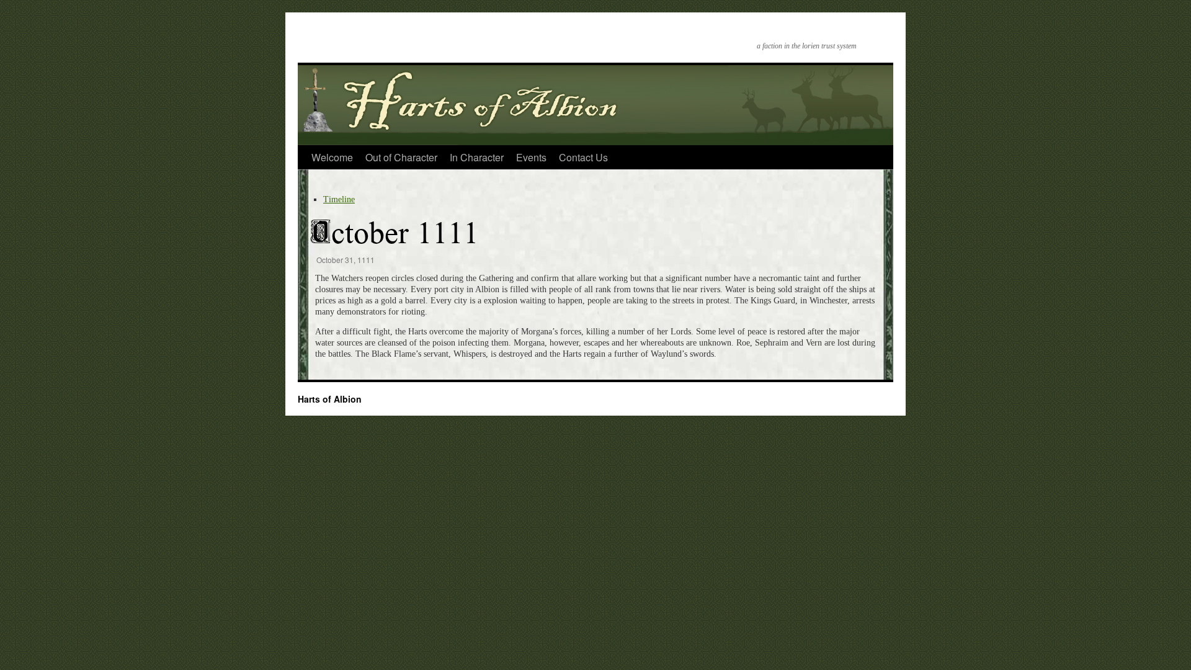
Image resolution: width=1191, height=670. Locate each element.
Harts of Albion (330, 399)
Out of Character (401, 157)
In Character (477, 157)
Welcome (332, 157)
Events (531, 157)
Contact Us (583, 157)
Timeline (339, 199)
